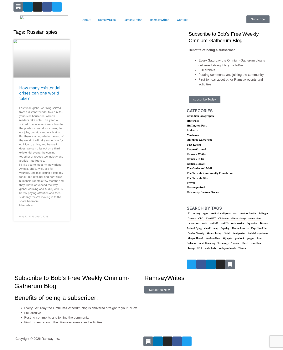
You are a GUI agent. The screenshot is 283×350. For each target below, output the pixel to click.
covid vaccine (237, 223)
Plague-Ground (196, 149)
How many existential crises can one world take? (39, 93)
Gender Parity (214, 233)
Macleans (193, 135)
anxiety (196, 213)
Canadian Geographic (200, 115)
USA (199, 248)
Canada (192, 218)
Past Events (194, 144)
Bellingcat (264, 213)
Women (242, 248)
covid (204, 223)
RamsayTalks (107, 20)
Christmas (223, 218)
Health (227, 233)
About (86, 20)
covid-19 (214, 223)
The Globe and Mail (199, 168)
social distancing (207, 243)
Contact (182, 20)
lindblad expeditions (258, 233)
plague (250, 238)
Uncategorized (196, 187)
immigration (239, 233)
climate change (238, 218)
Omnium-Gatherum (199, 139)
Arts (235, 213)
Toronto (235, 243)
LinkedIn (192, 130)
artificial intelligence (220, 213)
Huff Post (193, 120)
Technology (223, 243)
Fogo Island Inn (259, 228)
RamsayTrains (132, 20)
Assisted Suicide (248, 213)
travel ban (256, 243)
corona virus (255, 218)
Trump (191, 248)
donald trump (211, 228)
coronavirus (193, 223)
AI (189, 213)
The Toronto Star (198, 178)
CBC (200, 218)
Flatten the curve (240, 228)
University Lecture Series (203, 192)
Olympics (227, 238)
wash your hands (227, 248)
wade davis (210, 248)
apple (205, 213)
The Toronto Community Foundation (210, 173)
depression (252, 223)
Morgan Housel (195, 238)
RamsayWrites (159, 20)
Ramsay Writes (196, 154)
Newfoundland (213, 238)
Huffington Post (197, 125)
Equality (225, 228)
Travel (191, 182)
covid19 (225, 223)
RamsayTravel (196, 163)
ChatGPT (211, 218)
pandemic (240, 238)
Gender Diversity (196, 233)
